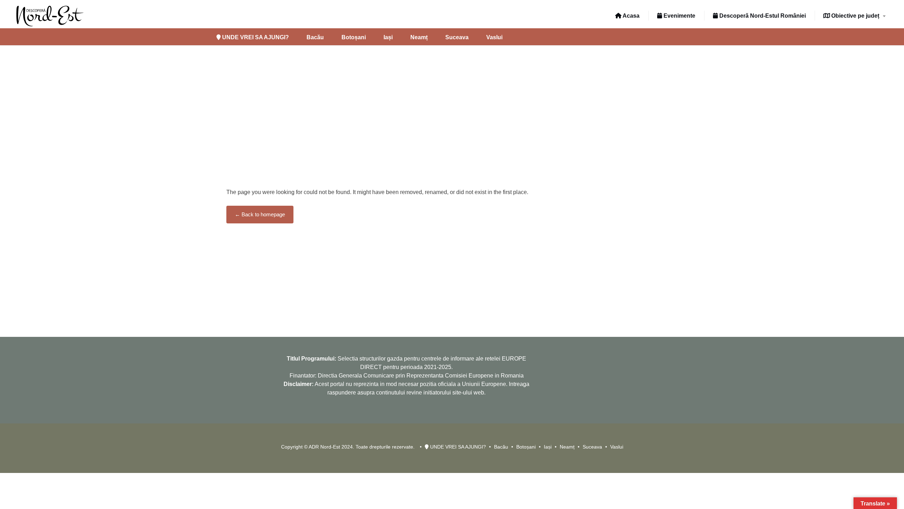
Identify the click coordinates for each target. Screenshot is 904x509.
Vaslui (494, 37)
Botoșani (353, 37)
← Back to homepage (260, 214)
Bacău (315, 37)
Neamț (419, 37)
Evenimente (678, 16)
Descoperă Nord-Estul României (762, 16)
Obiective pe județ (854, 16)
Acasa (631, 16)
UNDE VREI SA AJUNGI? (255, 37)
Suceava (457, 37)
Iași (388, 37)
